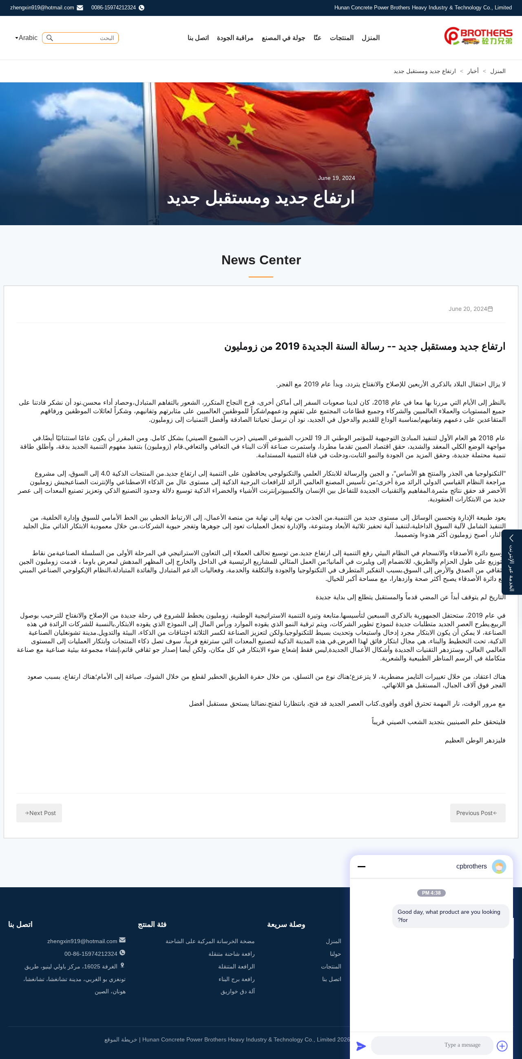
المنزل (371, 37)
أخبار (473, 71)
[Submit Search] (49, 38)
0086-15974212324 (113, 7)
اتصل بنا (198, 37)
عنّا (318, 37)
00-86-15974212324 (90, 953)
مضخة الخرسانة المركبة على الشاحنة (210, 941)
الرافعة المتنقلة (236, 966)
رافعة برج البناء (237, 979)
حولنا (335, 953)
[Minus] (361, 866)
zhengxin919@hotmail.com (42, 7)
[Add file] (502, 1046)
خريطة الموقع (120, 1039)
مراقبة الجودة (235, 37)
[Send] (361, 1046)
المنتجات (342, 37)
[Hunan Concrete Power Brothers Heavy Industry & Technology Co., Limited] (478, 44)
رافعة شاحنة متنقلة (231, 953)
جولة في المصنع (283, 37)
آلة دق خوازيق (238, 991)
